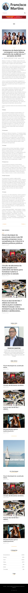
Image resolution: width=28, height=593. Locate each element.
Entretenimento (5, 263)
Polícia (3, 298)
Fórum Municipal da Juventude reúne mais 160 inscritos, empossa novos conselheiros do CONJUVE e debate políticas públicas (13, 239)
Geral (3, 233)
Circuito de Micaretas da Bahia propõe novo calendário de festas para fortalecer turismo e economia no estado (12, 270)
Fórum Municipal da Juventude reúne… (13, 366)
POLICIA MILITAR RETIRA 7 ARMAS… (11, 408)
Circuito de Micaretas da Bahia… (13, 385)
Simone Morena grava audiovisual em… (10, 430)
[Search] (25, 13)
